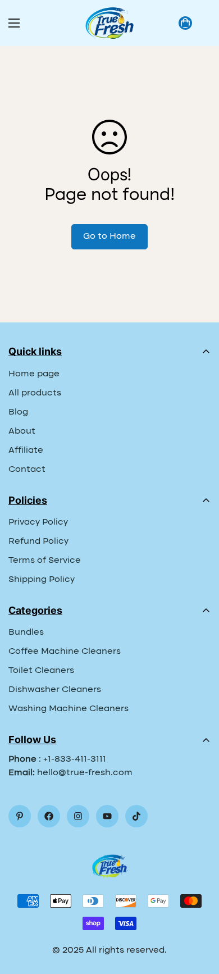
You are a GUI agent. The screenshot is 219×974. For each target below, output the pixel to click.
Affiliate (25, 450)
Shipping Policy (41, 579)
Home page (34, 374)
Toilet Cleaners (41, 670)
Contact (26, 469)
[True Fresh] (109, 23)
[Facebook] (49, 816)
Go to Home (109, 236)
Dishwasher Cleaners (54, 689)
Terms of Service (44, 560)
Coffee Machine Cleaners (64, 651)
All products (34, 393)
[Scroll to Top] (199, 914)
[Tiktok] (136, 816)
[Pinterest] (19, 816)
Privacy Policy (38, 522)
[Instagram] (78, 816)
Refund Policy (38, 541)
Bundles (26, 632)
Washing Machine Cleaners (68, 708)
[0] (185, 23)
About (21, 431)
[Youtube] (107, 816)
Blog (18, 412)
